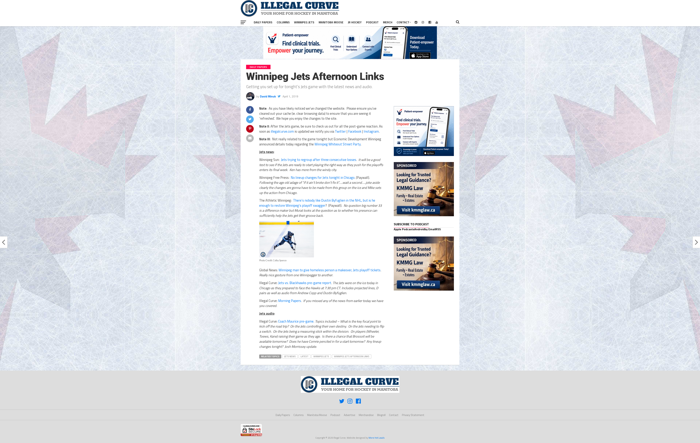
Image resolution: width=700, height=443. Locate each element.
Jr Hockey (355, 22)
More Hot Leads (377, 438)
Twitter (340, 131)
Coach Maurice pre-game (296, 321)
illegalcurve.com (282, 131)
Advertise (349, 415)
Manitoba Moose (331, 22)
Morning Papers (289, 300)
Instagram (371, 131)
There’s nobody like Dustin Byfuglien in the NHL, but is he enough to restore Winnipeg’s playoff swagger (317, 203)
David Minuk (268, 96)
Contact (403, 22)
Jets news (290, 356)
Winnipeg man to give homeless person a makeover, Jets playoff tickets (329, 270)
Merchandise (366, 415)
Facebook (354, 131)
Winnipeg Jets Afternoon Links (351, 356)
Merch (387, 22)
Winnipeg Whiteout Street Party (337, 144)
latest (304, 356)
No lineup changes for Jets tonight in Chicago (323, 177)
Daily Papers (263, 22)
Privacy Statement (413, 415)
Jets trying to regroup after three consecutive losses (318, 159)
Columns (283, 22)
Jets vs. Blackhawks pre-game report (304, 282)
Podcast (372, 22)
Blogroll (381, 415)
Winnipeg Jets (304, 22)
